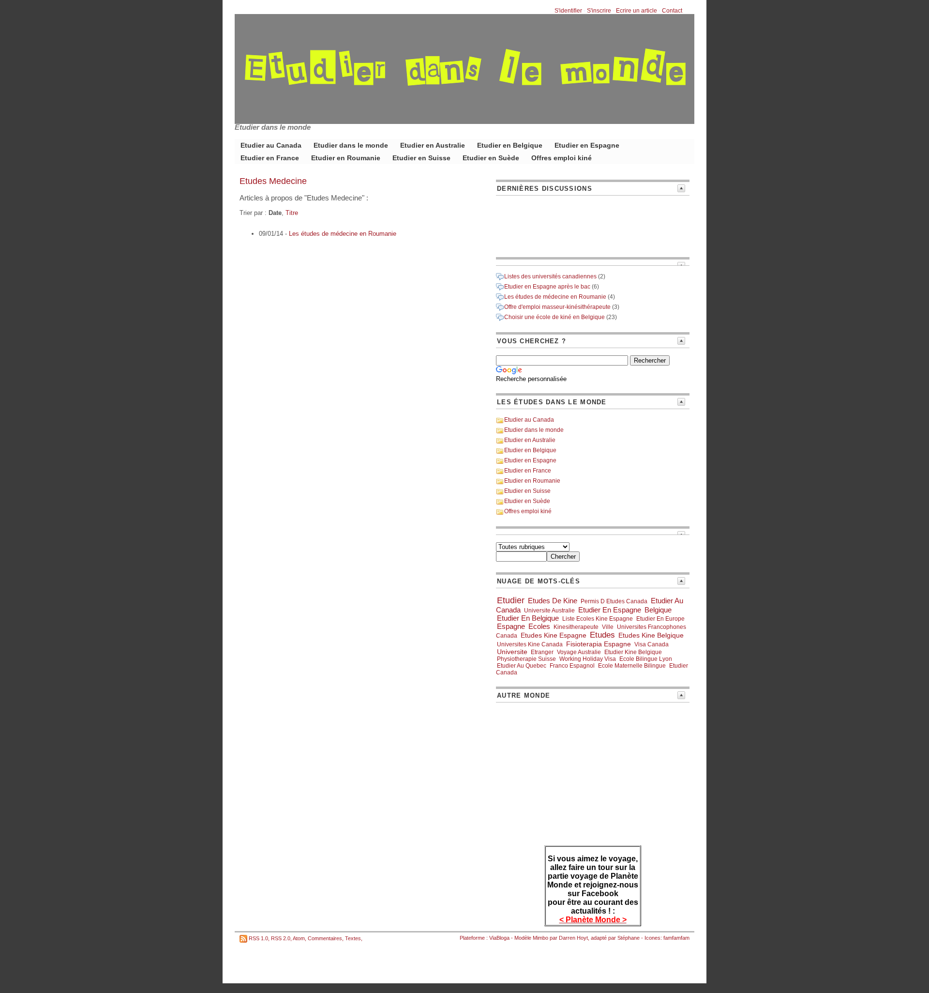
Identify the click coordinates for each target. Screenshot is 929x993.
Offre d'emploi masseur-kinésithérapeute (557, 307)
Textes (353, 938)
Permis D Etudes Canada (614, 601)
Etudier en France (269, 158)
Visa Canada (651, 644)
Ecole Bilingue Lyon (645, 659)
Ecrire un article (636, 10)
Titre (291, 212)
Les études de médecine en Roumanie (342, 233)
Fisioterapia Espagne (598, 644)
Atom (299, 938)
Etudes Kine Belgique (651, 635)
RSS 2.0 (280, 938)
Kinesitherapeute (576, 627)
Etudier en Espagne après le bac (547, 286)
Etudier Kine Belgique (633, 652)
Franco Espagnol (572, 665)
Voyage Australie (579, 652)
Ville (608, 627)
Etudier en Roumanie (345, 158)
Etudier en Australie (432, 145)
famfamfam (676, 938)
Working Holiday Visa (587, 659)
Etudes (602, 635)
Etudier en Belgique (509, 145)
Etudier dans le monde (351, 145)
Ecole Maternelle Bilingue (632, 665)
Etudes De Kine (552, 600)
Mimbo (540, 938)
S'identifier (568, 10)
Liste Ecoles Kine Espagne (597, 618)
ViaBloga (499, 938)
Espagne (511, 626)
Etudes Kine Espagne (553, 635)
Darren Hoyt (573, 938)
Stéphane (628, 938)
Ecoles (539, 626)
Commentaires (325, 938)
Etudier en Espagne (586, 145)
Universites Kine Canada (530, 644)
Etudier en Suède (491, 158)
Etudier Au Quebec (521, 665)
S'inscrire (599, 10)
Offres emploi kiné (561, 158)
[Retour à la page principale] (464, 116)
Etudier (510, 600)
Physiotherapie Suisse (526, 659)
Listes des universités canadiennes (550, 276)
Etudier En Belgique (528, 618)
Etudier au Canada (270, 145)
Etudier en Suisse (421, 158)
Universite (512, 652)
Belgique (658, 610)
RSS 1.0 (258, 938)
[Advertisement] (539, 224)
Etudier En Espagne (609, 610)
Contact (672, 10)
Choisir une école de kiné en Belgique (554, 317)
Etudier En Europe (660, 618)
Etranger (542, 652)
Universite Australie (549, 610)
